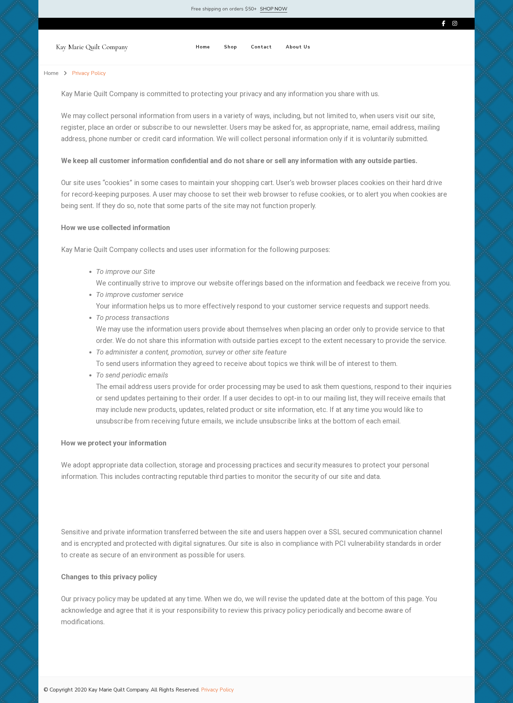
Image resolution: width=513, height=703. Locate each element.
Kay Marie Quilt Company (92, 47)
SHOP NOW (273, 9)
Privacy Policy (217, 689)
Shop (230, 47)
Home (203, 47)
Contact (261, 47)
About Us (298, 47)
